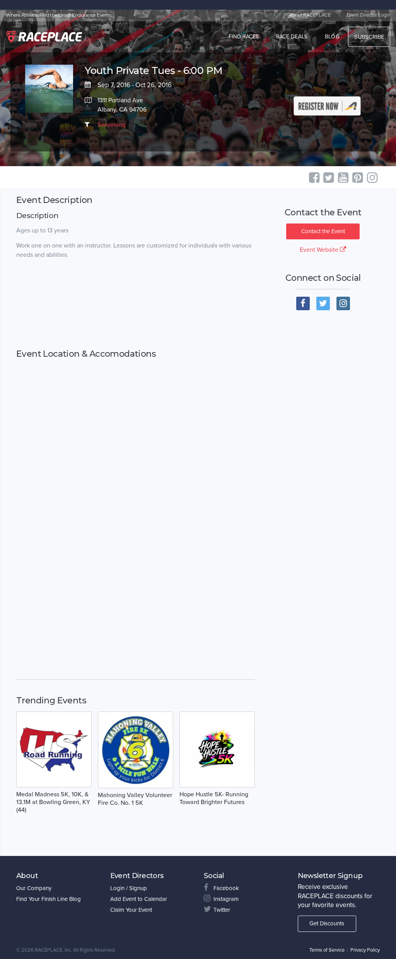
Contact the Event (323, 231)
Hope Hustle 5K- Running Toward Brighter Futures (213, 798)
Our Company (33, 888)
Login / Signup (128, 888)
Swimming (111, 125)
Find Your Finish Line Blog (48, 898)
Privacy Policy (365, 950)
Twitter (221, 909)
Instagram (226, 898)
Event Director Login (368, 15)
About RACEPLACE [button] (310, 15)
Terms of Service (327, 950)
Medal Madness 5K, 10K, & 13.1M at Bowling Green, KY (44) (53, 802)
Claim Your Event (131, 909)
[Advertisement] (135, 304)
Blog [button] (332, 36)
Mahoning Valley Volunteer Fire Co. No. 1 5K (135, 799)
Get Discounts (326, 923)
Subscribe (369, 36)
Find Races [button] (244, 36)
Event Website (320, 250)
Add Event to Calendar (138, 898)
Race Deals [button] (292, 36)
